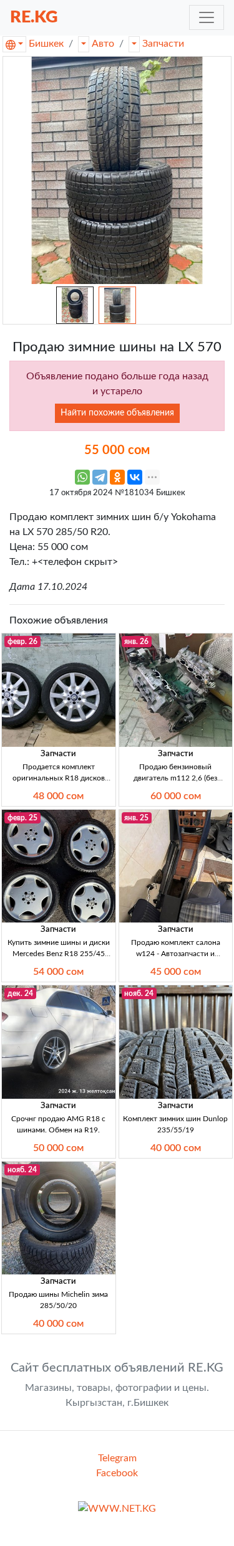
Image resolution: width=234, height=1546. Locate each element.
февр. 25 (22, 818)
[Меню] (206, 17)
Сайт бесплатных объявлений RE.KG (117, 1368)
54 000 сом (58, 972)
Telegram (117, 1458)
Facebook (117, 1473)
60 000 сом (175, 796)
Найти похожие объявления (117, 413)
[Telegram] (99, 477)
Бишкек (46, 44)
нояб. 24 (139, 993)
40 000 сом (175, 1148)
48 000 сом (58, 796)
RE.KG (34, 17)
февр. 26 (22, 641)
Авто (103, 44)
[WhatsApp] (82, 477)
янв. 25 (136, 818)
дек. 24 (20, 993)
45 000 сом (175, 972)
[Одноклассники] (117, 477)
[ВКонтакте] (134, 477)
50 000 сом (58, 1148)
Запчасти (163, 44)
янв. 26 (136, 641)
